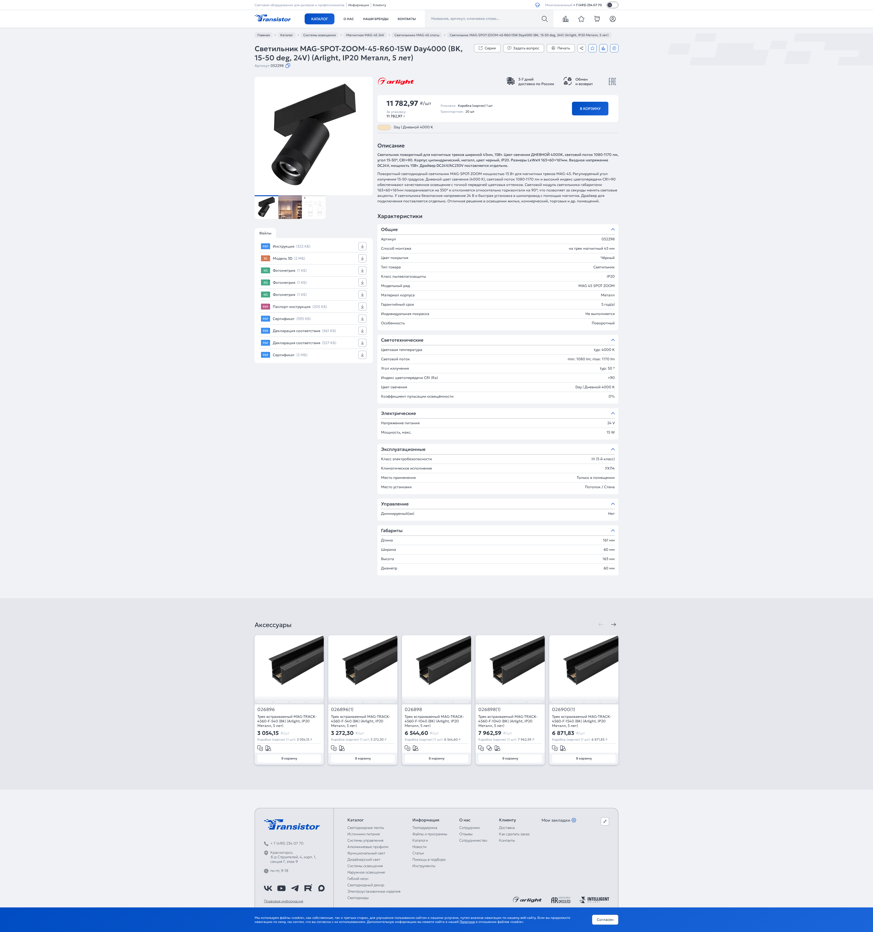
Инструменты (423, 865)
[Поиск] (545, 19)
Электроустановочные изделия (374, 891)
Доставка (507, 827)
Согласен (605, 919)
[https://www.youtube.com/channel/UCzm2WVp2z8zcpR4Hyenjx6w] (281, 888)
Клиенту (379, 5)
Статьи (418, 853)
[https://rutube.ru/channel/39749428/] (308, 888)
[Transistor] (273, 17)
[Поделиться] (581, 48)
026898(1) (489, 709)
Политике (467, 922)
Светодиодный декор (365, 885)
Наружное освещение (366, 872)
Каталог (319, 19)
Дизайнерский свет (363, 859)
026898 (413, 709)
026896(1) (342, 709)
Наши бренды (376, 19)
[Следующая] (613, 624)
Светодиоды (358, 897)
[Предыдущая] (601, 624)
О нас (349, 19)
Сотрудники (469, 827)
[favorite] (581, 19)
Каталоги (420, 840)
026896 (266, 709)
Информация (358, 5)
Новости (419, 846)
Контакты (407, 19)
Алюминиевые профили (367, 846)
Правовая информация (283, 901)
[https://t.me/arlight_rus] (295, 888)
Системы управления (365, 840)
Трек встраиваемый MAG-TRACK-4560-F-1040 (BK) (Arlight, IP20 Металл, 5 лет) (434, 721)
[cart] (597, 19)
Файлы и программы (429, 834)
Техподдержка (424, 827)
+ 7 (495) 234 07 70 (587, 5)
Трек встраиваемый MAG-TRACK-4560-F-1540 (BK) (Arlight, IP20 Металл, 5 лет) (581, 721)
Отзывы (466, 834)
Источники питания (363, 834)
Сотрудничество (473, 840)
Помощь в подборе (429, 859)
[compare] (565, 19)
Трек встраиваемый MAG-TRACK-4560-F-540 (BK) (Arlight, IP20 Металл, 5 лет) (287, 721)
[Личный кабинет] (612, 19)
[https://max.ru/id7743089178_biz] (321, 888)
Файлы (265, 233)
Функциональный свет (366, 853)
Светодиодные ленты (365, 827)
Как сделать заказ (514, 834)
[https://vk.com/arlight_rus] (268, 888)
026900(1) (563, 709)
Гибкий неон (357, 878)
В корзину (590, 108)
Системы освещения (365, 865)
